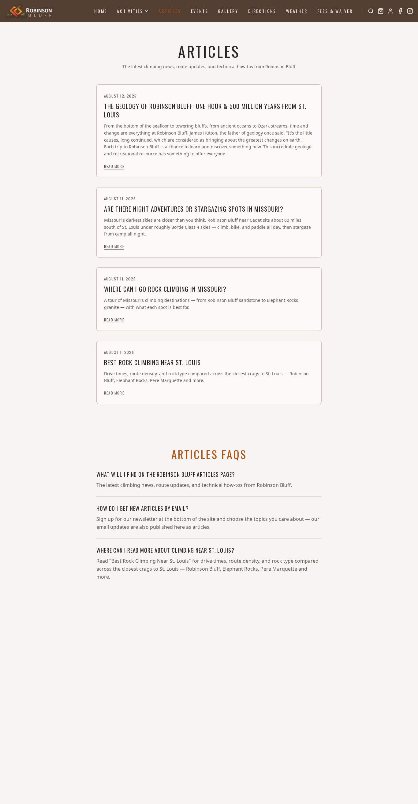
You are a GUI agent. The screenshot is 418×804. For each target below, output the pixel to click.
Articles (170, 11)
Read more (114, 166)
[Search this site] (371, 11)
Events (199, 11)
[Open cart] (381, 11)
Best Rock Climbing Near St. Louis (152, 362)
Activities (130, 11)
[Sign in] (390, 11)
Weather (297, 11)
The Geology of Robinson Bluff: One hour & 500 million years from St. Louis (205, 110)
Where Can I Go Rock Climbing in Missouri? (165, 289)
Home (100, 11)
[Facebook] (400, 11)
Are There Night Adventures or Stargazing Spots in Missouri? (193, 208)
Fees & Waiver (335, 11)
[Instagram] (410, 11)
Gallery (228, 11)
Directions (262, 11)
